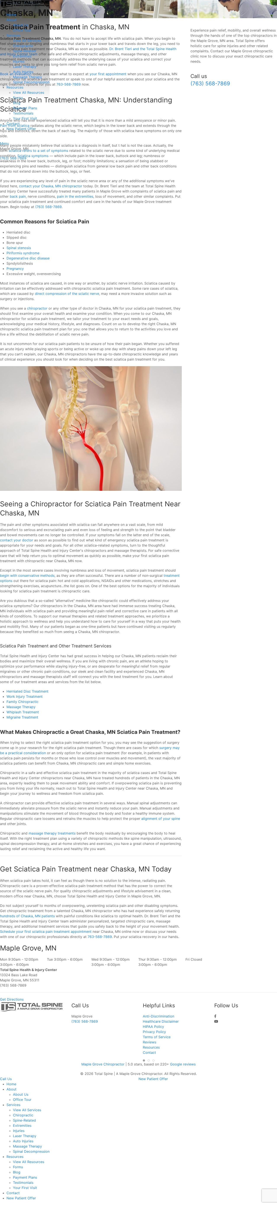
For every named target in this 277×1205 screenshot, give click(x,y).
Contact (13, 123)
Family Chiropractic (22, 701)
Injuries (18, 61)
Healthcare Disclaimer (161, 1021)
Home (11, 15)
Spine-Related (24, 51)
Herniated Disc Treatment (27, 691)
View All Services (27, 40)
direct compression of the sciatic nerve (67, 293)
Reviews (149, 1042)
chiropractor (37, 308)
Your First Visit (25, 118)
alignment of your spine (160, 818)
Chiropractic (23, 46)
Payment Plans (25, 108)
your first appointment (108, 74)
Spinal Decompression (31, 82)
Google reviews (183, 1064)
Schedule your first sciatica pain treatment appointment (46, 931)
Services (13, 35)
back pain (18, 196)
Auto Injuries (23, 72)
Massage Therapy (27, 77)
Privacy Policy (154, 1032)
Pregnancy (15, 268)
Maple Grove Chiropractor (102, 1064)
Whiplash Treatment (22, 712)
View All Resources (28, 92)
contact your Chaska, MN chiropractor (50, 186)
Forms (18, 97)
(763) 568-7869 (13, 158)
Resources (14, 87)
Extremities (22, 56)
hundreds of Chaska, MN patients (27, 916)
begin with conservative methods (27, 575)
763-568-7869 (68, 84)
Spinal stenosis (18, 248)
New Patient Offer (21, 129)
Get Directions (12, 999)
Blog (16, 103)
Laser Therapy (24, 66)
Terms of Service (157, 1037)
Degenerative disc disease (28, 258)
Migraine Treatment (22, 717)
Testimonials (23, 113)
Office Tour (22, 30)
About (11, 20)
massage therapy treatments (52, 833)
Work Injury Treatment (24, 696)
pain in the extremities (75, 196)
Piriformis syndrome (22, 253)
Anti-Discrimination (158, 1016)
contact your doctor (16, 540)
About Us (20, 25)
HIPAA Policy (153, 1026)
